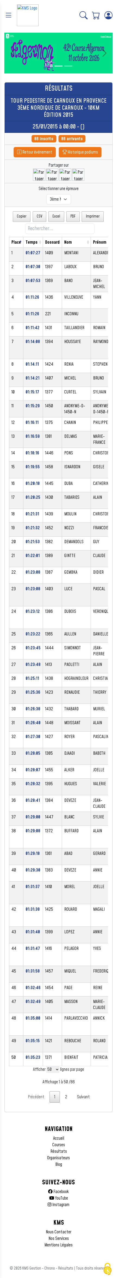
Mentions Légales (58, 1245)
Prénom (99, 242)
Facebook (61, 1192)
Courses (58, 1145)
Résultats (58, 1151)
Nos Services (58, 1239)
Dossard (52, 242)
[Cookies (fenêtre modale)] (107, 1269)
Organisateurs (58, 1158)
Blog (58, 1164)
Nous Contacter (58, 1232)
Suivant (83, 1097)
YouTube (61, 1198)
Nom (68, 242)
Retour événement (36, 152)
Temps (32, 242)
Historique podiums (82, 152)
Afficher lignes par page (58, 1069)
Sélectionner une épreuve (59, 189)
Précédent (36, 1097)
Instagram (60, 1205)
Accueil (58, 1138)
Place (16, 242)
